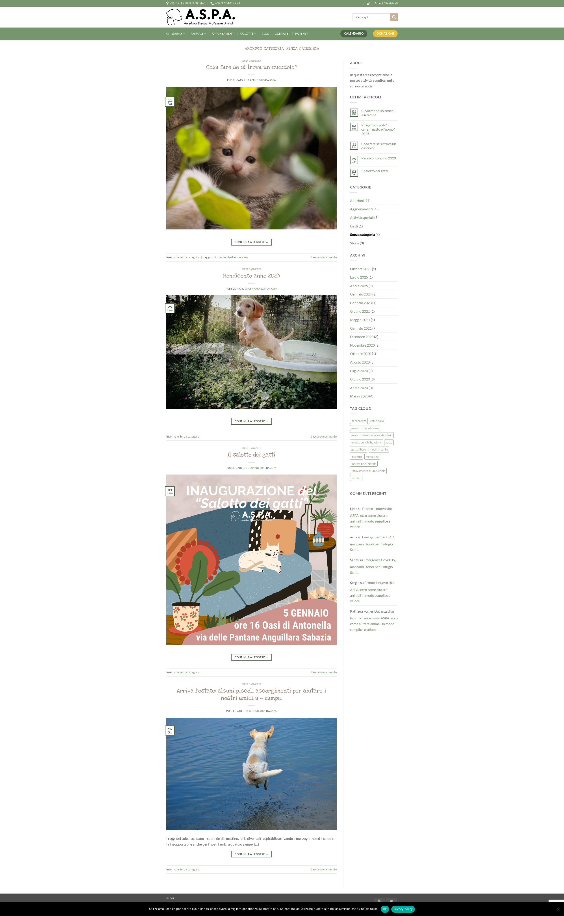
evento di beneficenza (365, 428)
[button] (386, 3)
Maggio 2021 (360, 320)
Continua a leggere (251, 242)
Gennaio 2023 (361, 303)
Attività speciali (362, 217)
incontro (356, 456)
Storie (354, 243)
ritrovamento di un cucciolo (231, 257)
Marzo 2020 (359, 396)
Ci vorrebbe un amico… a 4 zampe (378, 113)
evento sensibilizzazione (366, 442)
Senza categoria (251, 61)
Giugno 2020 (360, 379)
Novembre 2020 (362, 345)
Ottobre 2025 (360, 269)
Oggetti (246, 33)
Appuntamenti (223, 33)
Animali (197, 33)
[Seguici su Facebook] (364, 3)
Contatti (282, 33)
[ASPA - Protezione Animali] (207, 17)
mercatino (372, 456)
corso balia (377, 421)
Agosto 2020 (360, 362)
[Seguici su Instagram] (368, 3)
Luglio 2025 (359, 277)
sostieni (356, 478)
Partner (301, 33)
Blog (265, 33)
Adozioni (357, 200)
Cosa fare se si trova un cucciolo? (251, 67)
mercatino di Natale (363, 463)
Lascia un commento (324, 257)
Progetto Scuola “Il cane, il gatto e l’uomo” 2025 (378, 129)
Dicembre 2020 (361, 336)
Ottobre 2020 (360, 353)
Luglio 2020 (359, 371)
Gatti (354, 226)
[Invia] (394, 17)
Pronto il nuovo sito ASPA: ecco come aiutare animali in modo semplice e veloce (371, 517)
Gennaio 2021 (361, 328)
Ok (385, 909)
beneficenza (358, 421)
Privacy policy (403, 909)
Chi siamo (174, 33)
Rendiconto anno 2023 (251, 275)
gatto (389, 442)
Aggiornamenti (361, 209)
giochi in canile (379, 449)
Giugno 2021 (360, 311)
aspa (272, 80)
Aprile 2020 (359, 388)
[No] (558, 910)
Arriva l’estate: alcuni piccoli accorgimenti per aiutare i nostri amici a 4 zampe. (251, 694)
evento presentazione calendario (371, 435)
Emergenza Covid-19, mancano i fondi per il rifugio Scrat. (372, 543)
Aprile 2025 (359, 286)
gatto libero (358, 449)
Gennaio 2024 (361, 294)
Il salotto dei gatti (251, 454)
